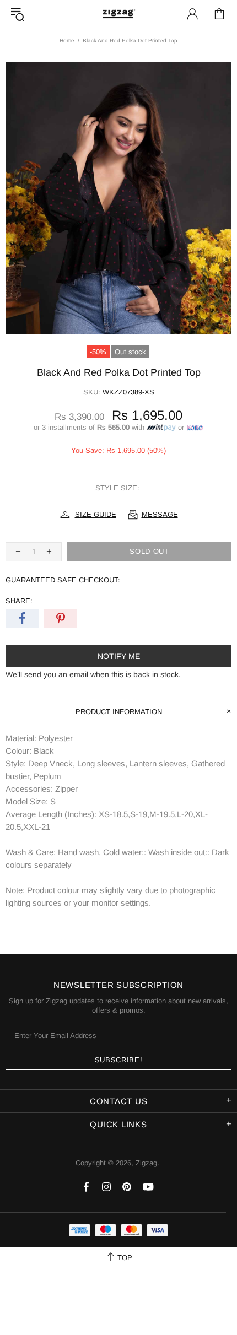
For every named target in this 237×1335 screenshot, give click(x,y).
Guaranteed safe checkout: (63, 580)
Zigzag (118, 13)
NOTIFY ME (119, 656)
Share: (19, 601)
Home (67, 40)
